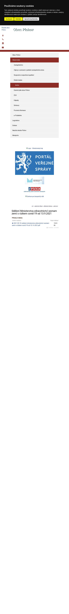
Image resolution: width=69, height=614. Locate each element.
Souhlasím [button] (9, 19)
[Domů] (5, 29)
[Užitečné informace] (34, 196)
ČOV (15, 95)
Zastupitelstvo (18, 65)
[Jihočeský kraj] (34, 148)
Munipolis (15, 135)
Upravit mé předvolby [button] (31, 19)
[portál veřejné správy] (34, 163)
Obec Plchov (9, 36)
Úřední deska (18, 80)
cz (32, 206)
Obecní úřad (16, 60)
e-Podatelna (18, 115)
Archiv (17, 85)
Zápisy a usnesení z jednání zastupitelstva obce (29, 70)
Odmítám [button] (18, 19)
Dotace (14, 125)
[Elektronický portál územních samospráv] (34, 190)
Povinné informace (20, 110)
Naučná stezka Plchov (19, 130)
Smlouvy (16, 105)
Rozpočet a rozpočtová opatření (24, 75)
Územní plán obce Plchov (22, 90)
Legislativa (15, 120)
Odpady (16, 100)
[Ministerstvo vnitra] (34, 180)
